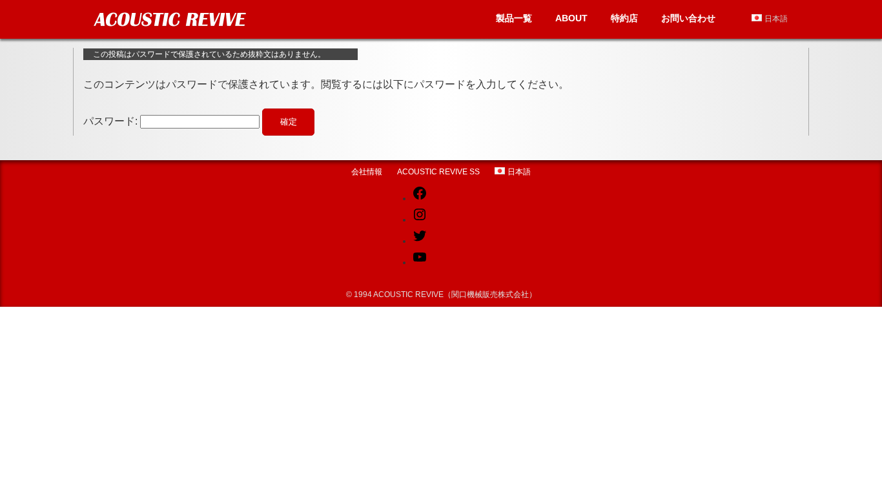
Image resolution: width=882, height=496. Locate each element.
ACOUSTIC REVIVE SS (438, 171)
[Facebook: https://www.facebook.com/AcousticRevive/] (419, 198)
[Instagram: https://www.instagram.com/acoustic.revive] (419, 219)
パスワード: (111, 121)
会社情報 (366, 171)
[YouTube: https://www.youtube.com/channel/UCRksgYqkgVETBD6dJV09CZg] (419, 262)
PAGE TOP (849, 469)
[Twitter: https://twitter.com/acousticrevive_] (419, 240)
